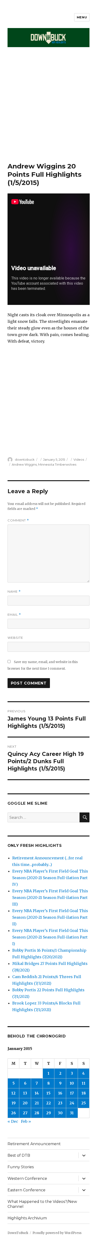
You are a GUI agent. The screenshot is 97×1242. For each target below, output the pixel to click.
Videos (78, 459)
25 (83, 1103)
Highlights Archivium (27, 1218)
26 (13, 1113)
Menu (82, 17)
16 (60, 1093)
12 (13, 1093)
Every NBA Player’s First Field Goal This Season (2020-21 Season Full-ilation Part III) (50, 897)
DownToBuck (18, 1233)
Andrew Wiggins (24, 464)
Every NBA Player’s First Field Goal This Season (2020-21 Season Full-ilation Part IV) (50, 878)
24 (71, 1103)
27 (25, 1113)
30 (60, 1113)
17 (72, 1093)
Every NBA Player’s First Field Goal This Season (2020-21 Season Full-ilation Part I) (50, 937)
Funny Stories (21, 1167)
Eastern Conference (26, 1190)
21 (37, 1103)
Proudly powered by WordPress (56, 1233)
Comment (18, 520)
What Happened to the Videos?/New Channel (42, 1204)
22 (48, 1103)
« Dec (13, 1121)
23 (60, 1103)
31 (72, 1113)
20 (25, 1103)
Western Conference (27, 1178)
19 (14, 1103)
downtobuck (25, 459)
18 (83, 1093)
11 (83, 1083)
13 (25, 1093)
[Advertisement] (48, 111)
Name (14, 592)
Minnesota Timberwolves (57, 464)
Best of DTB (19, 1155)
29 (48, 1113)
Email (14, 615)
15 (48, 1093)
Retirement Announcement (34, 1144)
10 (72, 1083)
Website (15, 637)
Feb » (26, 1121)
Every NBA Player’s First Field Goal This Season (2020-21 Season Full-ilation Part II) (50, 917)
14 (37, 1093)
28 (36, 1113)
